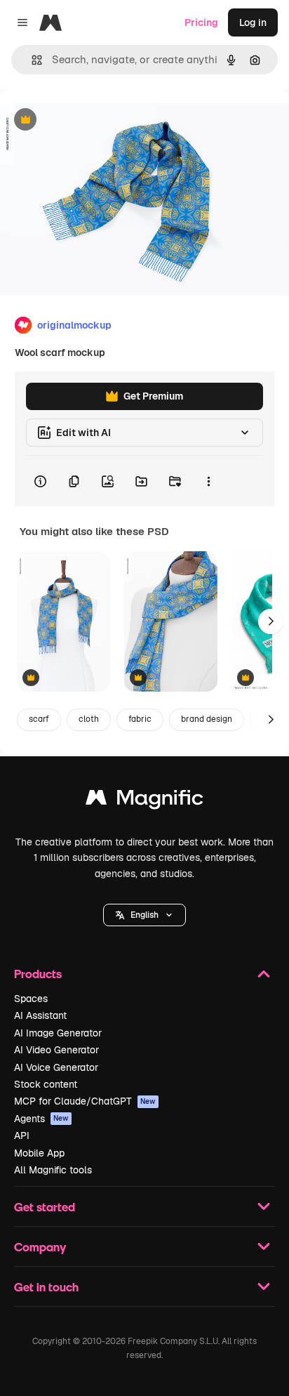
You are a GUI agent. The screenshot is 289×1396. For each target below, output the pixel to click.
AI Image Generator (58, 1033)
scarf (39, 719)
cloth (89, 719)
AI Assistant (40, 1015)
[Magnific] (144, 801)
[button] (144, 915)
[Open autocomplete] (31, 60)
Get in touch (46, 1286)
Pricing (201, 22)
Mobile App (39, 1153)
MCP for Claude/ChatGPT (85, 1101)
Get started (44, 1206)
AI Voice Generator (56, 1067)
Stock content (45, 1084)
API (21, 1135)
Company (40, 1246)
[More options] (208, 481)
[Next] (270, 621)
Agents (41, 1118)
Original (89, 120)
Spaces (31, 998)
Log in (253, 22)
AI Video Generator (56, 1049)
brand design (206, 719)
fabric (140, 719)
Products (38, 973)
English (144, 915)
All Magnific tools (53, 1170)
